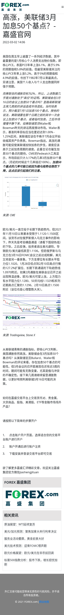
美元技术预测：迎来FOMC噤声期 (25, 546)
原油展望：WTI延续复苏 (19, 524)
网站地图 (44, 601)
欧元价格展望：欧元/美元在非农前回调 (29, 553)
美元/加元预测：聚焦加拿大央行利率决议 (30, 531)
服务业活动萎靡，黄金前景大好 (24, 539)
